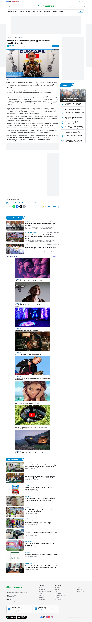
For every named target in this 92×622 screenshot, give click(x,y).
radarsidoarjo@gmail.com (12, 601)
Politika (57, 597)
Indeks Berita (42, 599)
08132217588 (9, 597)
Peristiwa (27, 530)
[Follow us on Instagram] (13, 1)
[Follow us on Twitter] (10, 1)
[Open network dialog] (79, 1)
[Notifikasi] (82, 1)
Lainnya (61, 11)
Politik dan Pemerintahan (15, 37)
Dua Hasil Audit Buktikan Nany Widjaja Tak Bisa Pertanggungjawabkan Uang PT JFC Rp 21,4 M (40, 477)
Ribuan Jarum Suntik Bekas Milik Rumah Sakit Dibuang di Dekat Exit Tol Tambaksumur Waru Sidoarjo (74, 109)
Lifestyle (55, 11)
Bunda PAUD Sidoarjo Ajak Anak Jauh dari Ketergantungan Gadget (38, 510)
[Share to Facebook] (17, 206)
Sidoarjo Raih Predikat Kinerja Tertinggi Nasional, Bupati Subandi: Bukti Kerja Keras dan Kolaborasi (40, 248)
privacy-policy (42, 589)
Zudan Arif (29, 203)
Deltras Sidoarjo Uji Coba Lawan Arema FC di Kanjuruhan (39, 544)
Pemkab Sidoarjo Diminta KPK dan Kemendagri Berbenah (40, 224)
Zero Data (17, 203)
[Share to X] (20, 206)
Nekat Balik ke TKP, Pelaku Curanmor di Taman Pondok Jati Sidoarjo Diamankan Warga (40, 499)
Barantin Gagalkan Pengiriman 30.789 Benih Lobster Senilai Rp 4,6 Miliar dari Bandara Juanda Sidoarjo (41, 566)
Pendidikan (58, 593)
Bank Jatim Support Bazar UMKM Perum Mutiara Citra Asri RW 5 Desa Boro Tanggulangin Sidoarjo (74, 142)
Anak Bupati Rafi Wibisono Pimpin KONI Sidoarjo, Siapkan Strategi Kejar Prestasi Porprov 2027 (40, 466)
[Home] (6, 37)
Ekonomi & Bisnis (19, 11)
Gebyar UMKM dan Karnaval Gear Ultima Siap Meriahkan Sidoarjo (39, 488)
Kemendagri (10, 203)
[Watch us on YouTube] (15, 1)
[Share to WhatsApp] (13, 206)
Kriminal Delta (47, 11)
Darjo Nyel (11, 11)
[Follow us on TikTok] (18, 1)
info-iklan (41, 595)
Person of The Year (60, 595)
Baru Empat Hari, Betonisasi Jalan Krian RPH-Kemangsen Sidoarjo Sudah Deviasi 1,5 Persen (72, 98)
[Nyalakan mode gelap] (85, 1)
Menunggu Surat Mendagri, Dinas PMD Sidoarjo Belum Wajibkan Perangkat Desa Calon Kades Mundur (40, 236)
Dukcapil (36, 203)
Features (28, 11)
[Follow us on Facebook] (7, 1)
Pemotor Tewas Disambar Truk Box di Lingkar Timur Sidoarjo (41, 533)
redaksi (41, 587)
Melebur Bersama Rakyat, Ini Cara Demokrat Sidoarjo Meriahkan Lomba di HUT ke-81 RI (74, 132)
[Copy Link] (24, 206)
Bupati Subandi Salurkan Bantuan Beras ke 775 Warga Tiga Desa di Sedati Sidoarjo (74, 128)
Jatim (33, 11)
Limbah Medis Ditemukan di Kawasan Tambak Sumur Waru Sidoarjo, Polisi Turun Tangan (39, 522)
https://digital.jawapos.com (44, 610)
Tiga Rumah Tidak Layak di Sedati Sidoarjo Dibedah (74, 118)
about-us (41, 597)
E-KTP (23, 203)
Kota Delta (39, 11)
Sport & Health (28, 463)
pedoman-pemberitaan (45, 591)
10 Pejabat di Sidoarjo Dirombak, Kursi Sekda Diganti (41, 554)
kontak (40, 593)
